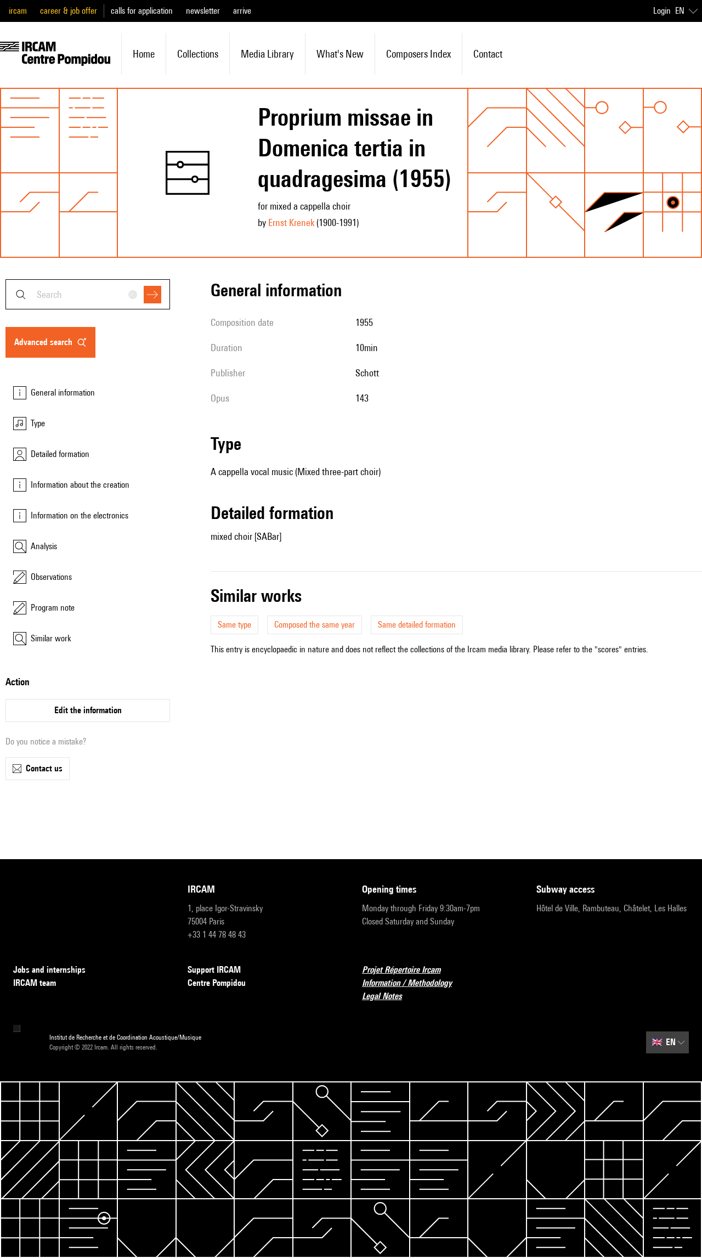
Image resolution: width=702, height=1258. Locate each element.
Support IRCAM (214, 969)
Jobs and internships (49, 969)
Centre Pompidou (217, 983)
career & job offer (68, 10)
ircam (18, 10)
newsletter (203, 10)
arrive (242, 10)
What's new (340, 54)
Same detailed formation (417, 624)
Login (662, 10)
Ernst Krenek (291, 222)
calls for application (142, 10)
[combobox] (87, 294)
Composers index (418, 54)
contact (487, 54)
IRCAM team (34, 983)
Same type (234, 624)
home (144, 54)
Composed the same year (314, 624)
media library (267, 54)
